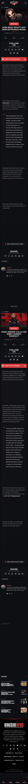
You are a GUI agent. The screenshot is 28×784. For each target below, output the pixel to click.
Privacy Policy (20, 760)
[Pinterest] (19, 49)
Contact (21, 756)
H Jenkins (7, 33)
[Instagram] (10, 53)
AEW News (3, 690)
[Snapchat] (14, 53)
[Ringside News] (14, 3)
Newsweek (6, 103)
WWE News (6, 7)
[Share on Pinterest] (15, 256)
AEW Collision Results (6, 681)
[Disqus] (14, 645)
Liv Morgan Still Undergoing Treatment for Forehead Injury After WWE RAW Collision (6, 711)
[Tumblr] (21, 745)
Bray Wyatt (4, 261)
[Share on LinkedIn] (12, 256)
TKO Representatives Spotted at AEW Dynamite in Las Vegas (7, 702)
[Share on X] (9, 256)
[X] (9, 49)
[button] (25, 3)
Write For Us (18, 753)
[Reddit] (17, 53)
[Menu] (3, 3)
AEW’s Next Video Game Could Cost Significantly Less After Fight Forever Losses (8, 693)
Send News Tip (10, 753)
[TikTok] (14, 749)
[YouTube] (22, 49)
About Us (15, 756)
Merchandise (7, 756)
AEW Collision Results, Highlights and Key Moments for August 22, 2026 (7, 684)
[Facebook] (5, 49)
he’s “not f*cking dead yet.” (12, 496)
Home (2, 7)
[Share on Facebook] (5, 256)
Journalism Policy (9, 760)
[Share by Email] (22, 256)
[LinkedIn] (15, 49)
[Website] (7, 276)
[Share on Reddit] (19, 256)
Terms (14, 763)
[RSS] (17, 749)
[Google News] (12, 49)
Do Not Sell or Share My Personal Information (14, 771)
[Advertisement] (13, 192)
